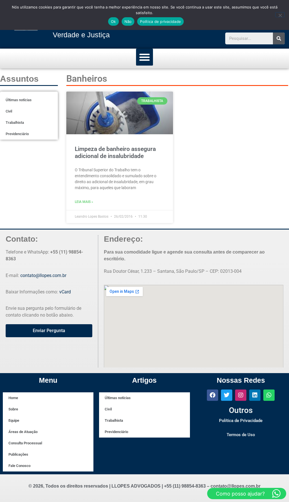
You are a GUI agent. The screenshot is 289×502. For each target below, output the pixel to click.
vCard (65, 292)
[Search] (279, 38)
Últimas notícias (19, 100)
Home (13, 398)
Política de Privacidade (240, 420)
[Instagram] (240, 395)
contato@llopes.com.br (43, 275)
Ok (113, 21)
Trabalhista (15, 122)
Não (128, 21)
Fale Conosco (19, 466)
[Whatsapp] (269, 395)
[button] (144, 57)
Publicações (18, 454)
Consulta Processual (25, 443)
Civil (9, 111)
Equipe (13, 420)
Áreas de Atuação (23, 432)
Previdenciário (17, 134)
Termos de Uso (241, 434)
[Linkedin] (254, 395)
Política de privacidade (160, 21)
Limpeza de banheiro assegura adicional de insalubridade (115, 152)
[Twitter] (226, 395)
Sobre (13, 409)
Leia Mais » (84, 202)
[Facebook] (212, 395)
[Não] (280, 14)
